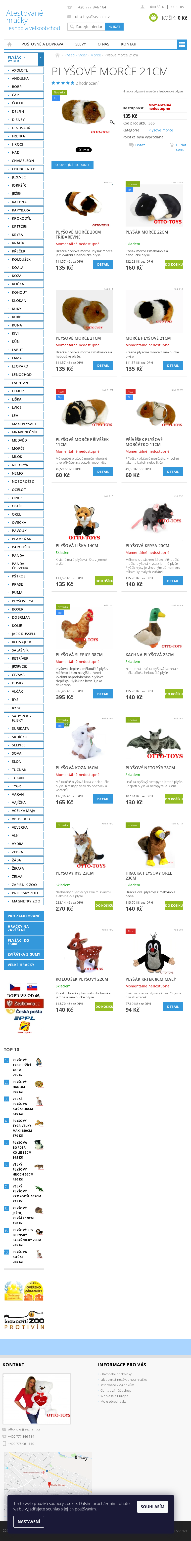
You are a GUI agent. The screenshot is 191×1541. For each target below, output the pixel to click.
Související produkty (72, 165)
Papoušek (21, 547)
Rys (15, 699)
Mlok (17, 456)
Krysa (17, 234)
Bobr (17, 86)
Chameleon (23, 160)
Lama (17, 358)
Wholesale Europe (114, 1396)
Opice (17, 497)
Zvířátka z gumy (24, 954)
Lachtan (20, 382)
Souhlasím (152, 1506)
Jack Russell (24, 633)
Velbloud (21, 818)
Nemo (17, 473)
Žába (16, 860)
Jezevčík (19, 666)
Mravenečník (25, 432)
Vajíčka (19, 802)
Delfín (18, 111)
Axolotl (20, 70)
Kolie (17, 625)
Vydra (18, 843)
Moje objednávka (113, 1401)
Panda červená (20, 565)
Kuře (16, 317)
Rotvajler (21, 642)
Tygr (16, 786)
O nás (103, 43)
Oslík (17, 506)
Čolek (17, 103)
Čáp (15, 94)
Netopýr (20, 465)
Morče (18, 448)
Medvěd (19, 440)
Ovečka (19, 522)
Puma (17, 592)
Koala (18, 267)
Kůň (16, 341)
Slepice (19, 745)
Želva (17, 876)
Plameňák (21, 538)
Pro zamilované (24, 916)
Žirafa (18, 868)
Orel (16, 514)
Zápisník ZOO (24, 884)
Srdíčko (19, 736)
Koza (16, 275)
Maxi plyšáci (24, 423)
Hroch (18, 144)
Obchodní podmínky (116, 1374)
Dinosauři (22, 127)
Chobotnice (23, 168)
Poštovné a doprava (42, 43)
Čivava (18, 674)
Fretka (18, 136)
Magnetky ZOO (26, 901)
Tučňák (19, 769)
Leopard (20, 366)
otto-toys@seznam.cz (24, 1429)
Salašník (20, 650)
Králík (18, 243)
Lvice (17, 407)
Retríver (20, 658)
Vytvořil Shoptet (175, 1531)
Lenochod (22, 374)
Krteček (19, 226)
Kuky (16, 308)
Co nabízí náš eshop (115, 1390)
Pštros (19, 576)
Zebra (17, 852)
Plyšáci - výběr (16, 59)
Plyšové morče (160, 130)
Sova (16, 753)
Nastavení (29, 1521)
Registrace (178, 7)
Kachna (19, 202)
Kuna (17, 325)
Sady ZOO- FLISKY (21, 718)
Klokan (19, 300)
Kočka (18, 284)
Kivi (15, 333)
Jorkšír (19, 185)
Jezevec (19, 177)
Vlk (15, 835)
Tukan (18, 777)
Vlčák (17, 691)
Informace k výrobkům (117, 1385)
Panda (18, 555)
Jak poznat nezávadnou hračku (123, 1379)
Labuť (17, 349)
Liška (17, 399)
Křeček (18, 251)
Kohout (19, 292)
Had (15, 152)
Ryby (16, 707)
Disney (18, 119)
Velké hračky (21, 964)
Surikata (20, 728)
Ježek (17, 193)
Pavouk (19, 530)
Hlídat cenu (181, 147)
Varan (18, 794)
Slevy (80, 43)
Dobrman (21, 617)
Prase (17, 584)
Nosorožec (23, 481)
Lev (15, 415)
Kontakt (129, 43)
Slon (16, 761)
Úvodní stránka (10, 44)
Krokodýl (21, 218)
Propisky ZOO (25, 893)
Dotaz (140, 145)
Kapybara (21, 210)
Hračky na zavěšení (18, 928)
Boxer (18, 609)
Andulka (20, 78)
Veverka (20, 827)
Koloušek (21, 259)
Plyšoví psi (22, 601)
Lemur (18, 391)
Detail (103, 264)
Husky (18, 683)
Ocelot (19, 489)
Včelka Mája (23, 810)
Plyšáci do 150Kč (18, 942)
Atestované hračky (33, 20)
